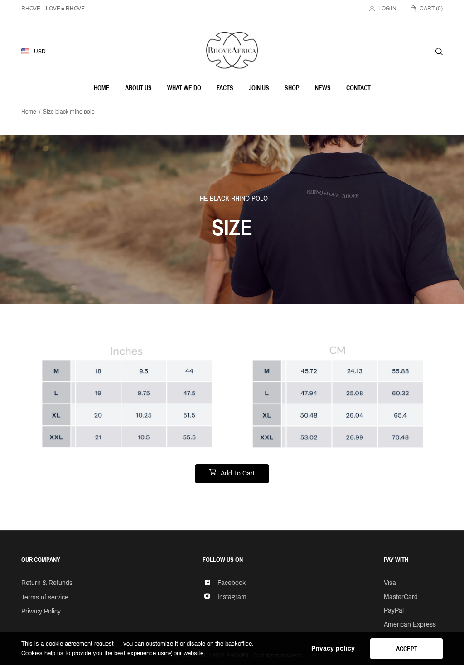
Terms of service (44, 597)
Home (28, 112)
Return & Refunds (46, 583)
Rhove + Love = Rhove (53, 8)
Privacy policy (333, 648)
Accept (406, 649)
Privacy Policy (41, 611)
